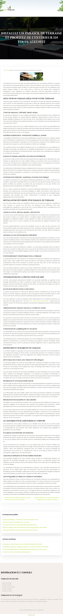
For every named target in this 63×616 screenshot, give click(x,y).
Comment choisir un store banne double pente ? (16, 552)
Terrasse (7, 70)
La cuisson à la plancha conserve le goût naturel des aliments (20, 530)
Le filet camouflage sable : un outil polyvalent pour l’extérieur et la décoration (24, 549)
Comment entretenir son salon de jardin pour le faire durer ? (19, 525)
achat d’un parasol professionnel (39, 301)
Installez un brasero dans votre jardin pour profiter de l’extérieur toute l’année (24, 527)
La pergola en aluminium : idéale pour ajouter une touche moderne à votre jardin (25, 547)
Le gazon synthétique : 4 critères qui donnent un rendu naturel (20, 519)
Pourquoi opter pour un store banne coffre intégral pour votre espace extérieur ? (46, 498)
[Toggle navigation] (60, 8)
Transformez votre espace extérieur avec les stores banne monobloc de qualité (17, 498)
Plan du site (31, 615)
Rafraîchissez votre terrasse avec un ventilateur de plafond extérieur (22, 544)
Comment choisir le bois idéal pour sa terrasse (15, 522)
